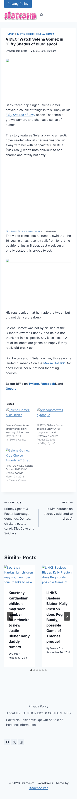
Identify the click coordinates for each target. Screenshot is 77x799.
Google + (12, 388)
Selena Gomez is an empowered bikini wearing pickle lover (17, 429)
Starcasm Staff (18, 50)
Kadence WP (38, 788)
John (15, 653)
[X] (14, 742)
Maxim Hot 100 (54, 363)
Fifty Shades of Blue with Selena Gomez (23, 231)
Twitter (33, 384)
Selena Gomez (45, 34)
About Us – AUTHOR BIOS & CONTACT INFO (38, 713)
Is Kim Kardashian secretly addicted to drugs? (58, 510)
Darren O (55, 648)
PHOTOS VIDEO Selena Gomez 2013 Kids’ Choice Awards (19, 469)
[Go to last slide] (10, 616)
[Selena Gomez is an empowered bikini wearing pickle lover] (19, 415)
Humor (10, 34)
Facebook (47, 384)
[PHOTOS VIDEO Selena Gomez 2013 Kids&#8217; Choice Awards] (19, 456)
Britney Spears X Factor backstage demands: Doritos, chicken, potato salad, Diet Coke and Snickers (19, 518)
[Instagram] (21, 742)
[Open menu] (69, 15)
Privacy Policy (18, 4)
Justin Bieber (25, 34)
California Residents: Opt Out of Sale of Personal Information (34, 722)
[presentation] (19, 575)
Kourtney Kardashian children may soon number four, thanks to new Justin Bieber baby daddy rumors (19, 620)
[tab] (31, 670)
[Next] (67, 616)
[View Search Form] (41, 15)
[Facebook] (7, 742)
